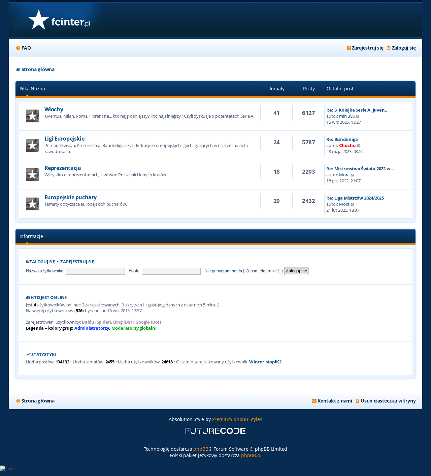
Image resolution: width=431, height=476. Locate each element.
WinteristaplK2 (265, 362)
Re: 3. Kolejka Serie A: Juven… (357, 110)
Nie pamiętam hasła (223, 270)
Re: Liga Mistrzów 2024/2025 (355, 198)
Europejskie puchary (70, 197)
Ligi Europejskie (64, 138)
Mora (344, 175)
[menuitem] (23, 47)
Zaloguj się (42, 262)
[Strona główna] (59, 20)
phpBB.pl (251, 455)
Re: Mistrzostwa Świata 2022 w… (360, 169)
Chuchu (347, 145)
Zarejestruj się (77, 262)
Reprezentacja (62, 168)
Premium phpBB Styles (237, 419)
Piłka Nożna (32, 88)
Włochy (53, 109)
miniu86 (347, 116)
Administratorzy (91, 328)
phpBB (200, 449)
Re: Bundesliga (342, 139)
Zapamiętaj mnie (261, 270)
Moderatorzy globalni (134, 328)
